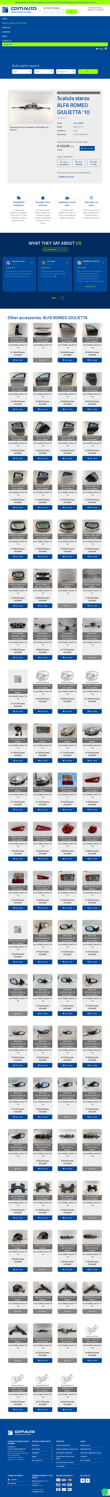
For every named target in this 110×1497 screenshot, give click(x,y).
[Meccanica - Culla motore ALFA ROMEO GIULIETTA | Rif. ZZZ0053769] (42, 1188)
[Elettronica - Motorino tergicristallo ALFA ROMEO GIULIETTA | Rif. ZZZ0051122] (67, 625)
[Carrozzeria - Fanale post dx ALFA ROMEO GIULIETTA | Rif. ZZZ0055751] (67, 829)
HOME (4, 18)
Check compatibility (64, 163)
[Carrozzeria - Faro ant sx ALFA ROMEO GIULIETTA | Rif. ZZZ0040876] (42, 730)
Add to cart (88, 148)
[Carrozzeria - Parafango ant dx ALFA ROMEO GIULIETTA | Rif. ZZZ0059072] (18, 330)
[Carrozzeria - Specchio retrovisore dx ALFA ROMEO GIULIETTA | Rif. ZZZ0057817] (67, 1084)
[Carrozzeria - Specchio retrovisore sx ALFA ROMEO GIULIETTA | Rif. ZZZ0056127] (92, 927)
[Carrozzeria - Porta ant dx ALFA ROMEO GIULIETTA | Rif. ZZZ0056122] (67, 330)
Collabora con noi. (66, 176)
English (13, 1483)
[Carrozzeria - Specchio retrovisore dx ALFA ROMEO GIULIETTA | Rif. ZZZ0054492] (18, 1033)
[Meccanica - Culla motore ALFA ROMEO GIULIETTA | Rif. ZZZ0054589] (67, 1188)
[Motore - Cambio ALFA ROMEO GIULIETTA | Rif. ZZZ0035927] (92, 1330)
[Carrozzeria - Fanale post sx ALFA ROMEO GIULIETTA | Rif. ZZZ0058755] (42, 878)
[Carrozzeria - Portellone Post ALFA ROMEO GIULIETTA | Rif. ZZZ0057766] (92, 527)
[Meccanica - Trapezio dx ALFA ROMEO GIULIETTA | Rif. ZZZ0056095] (42, 1288)
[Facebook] (87, 1481)
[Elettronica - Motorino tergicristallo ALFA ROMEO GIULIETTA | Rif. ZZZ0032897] (42, 625)
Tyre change (60, 1466)
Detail (43, 360)
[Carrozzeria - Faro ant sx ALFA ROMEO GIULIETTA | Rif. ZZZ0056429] (18, 780)
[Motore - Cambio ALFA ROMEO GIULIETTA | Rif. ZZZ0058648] (42, 1379)
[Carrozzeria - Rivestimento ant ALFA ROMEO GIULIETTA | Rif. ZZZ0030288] (42, 576)
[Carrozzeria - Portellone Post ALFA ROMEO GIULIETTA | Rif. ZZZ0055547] (42, 527)
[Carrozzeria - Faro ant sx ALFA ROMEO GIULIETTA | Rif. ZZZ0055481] (92, 730)
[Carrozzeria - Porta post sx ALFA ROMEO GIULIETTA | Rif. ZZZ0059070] (92, 477)
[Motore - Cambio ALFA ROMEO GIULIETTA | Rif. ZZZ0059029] (67, 1379)
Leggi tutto (90, 286)
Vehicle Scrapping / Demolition (67, 1449)
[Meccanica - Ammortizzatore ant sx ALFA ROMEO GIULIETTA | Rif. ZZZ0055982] (92, 1136)
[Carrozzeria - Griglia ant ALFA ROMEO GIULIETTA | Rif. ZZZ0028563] (92, 576)
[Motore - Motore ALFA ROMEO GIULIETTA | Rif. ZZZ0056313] (67, 677)
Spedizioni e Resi (85, 1449)
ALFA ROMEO (78, 123)
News (4, 36)
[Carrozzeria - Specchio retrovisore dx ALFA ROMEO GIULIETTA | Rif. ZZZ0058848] (18, 1136)
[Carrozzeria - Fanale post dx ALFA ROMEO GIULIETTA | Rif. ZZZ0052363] (18, 829)
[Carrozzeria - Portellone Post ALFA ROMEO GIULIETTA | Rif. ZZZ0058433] (18, 576)
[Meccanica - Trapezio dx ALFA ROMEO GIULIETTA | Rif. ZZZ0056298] (67, 1288)
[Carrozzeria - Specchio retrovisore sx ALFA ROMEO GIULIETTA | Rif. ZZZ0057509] (18, 981)
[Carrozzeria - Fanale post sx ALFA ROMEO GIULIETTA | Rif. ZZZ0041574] (18, 878)
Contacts (6, 40)
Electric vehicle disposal (65, 1462)
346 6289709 (78, 163)
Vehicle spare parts (63, 1445)
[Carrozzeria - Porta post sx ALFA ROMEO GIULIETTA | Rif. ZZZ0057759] (67, 477)
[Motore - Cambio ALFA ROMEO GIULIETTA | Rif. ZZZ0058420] (18, 1379)
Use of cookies (85, 1460)
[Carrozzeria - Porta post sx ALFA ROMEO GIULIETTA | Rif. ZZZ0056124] (18, 477)
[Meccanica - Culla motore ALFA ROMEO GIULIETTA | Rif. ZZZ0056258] (92, 1188)
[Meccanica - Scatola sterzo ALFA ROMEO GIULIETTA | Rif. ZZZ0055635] (67, 1330)
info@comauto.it (38, 1492)
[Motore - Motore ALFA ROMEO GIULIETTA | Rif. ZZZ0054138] (42, 677)
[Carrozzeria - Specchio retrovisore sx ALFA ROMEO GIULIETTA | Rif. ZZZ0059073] (67, 981)
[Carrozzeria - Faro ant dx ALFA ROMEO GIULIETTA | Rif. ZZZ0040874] (67, 878)
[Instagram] (82, 1481)
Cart (102, 49)
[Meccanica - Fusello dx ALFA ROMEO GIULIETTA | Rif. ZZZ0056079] (18, 1237)
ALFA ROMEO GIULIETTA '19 (92, 692)
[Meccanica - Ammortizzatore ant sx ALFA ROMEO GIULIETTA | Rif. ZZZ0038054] (42, 1136)
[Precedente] (47, 298)
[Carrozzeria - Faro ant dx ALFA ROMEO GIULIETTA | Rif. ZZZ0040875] (92, 878)
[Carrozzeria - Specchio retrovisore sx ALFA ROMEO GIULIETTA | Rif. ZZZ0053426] (42, 927)
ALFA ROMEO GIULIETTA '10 (18, 346)
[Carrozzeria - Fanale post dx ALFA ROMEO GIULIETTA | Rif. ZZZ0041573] (67, 780)
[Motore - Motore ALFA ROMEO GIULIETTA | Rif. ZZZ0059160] (92, 677)
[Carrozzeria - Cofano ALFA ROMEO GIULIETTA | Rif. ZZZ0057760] (67, 576)
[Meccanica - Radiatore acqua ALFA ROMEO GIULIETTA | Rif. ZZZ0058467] (18, 929)
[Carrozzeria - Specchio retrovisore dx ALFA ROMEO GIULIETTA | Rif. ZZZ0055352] (92, 1033)
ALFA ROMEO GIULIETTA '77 (92, 591)
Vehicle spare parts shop (14, 23)
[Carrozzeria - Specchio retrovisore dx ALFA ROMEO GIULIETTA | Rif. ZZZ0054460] (92, 981)
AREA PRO (8, 44)
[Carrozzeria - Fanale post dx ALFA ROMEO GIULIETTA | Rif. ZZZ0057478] (92, 829)
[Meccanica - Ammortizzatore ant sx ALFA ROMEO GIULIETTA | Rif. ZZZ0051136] (67, 1136)
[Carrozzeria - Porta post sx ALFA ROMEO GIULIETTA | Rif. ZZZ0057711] (42, 477)
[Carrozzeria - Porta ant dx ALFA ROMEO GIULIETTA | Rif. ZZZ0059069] (92, 330)
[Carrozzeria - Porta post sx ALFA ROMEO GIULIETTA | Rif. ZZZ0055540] (92, 428)
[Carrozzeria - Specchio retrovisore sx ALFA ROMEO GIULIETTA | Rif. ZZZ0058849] (42, 981)
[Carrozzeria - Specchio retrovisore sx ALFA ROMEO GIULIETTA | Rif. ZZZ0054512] (67, 927)
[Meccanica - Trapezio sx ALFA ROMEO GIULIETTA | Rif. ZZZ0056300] (18, 1330)
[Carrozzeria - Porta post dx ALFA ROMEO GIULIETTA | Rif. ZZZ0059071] (42, 428)
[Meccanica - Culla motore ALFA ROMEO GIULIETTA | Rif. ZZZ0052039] (18, 1188)
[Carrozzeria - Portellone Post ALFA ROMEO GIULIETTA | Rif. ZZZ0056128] (67, 527)
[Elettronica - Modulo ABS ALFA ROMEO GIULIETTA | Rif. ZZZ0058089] (18, 679)
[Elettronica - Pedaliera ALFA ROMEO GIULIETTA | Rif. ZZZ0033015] (18, 730)
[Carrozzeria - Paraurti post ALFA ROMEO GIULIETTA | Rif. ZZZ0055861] (42, 330)
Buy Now (19, 360)
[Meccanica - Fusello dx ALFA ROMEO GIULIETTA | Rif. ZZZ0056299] (42, 1237)
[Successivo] (62, 298)
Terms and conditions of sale (90, 1453)
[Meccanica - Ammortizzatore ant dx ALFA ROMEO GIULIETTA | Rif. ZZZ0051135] (67, 1237)
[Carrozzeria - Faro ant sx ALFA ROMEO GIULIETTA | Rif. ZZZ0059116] (42, 780)
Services (6, 27)
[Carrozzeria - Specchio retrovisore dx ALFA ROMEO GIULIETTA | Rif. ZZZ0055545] (18, 1084)
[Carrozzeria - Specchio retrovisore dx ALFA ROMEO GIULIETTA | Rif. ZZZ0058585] (92, 1084)
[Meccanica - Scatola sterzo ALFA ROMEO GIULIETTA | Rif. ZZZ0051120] (42, 1330)
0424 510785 (94, 163)
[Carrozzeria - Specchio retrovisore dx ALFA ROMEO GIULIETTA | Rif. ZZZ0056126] (42, 1084)
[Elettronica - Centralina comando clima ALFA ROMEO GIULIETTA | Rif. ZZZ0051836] (18, 625)
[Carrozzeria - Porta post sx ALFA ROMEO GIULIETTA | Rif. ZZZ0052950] (67, 428)
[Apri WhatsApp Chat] (104, 1491)
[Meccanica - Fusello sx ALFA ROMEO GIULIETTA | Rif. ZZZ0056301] (18, 1288)
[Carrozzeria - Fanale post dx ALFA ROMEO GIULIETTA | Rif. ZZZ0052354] (92, 780)
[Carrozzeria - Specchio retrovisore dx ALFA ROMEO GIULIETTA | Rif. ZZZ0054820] (42, 1033)
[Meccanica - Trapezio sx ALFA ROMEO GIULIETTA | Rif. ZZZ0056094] (92, 1288)
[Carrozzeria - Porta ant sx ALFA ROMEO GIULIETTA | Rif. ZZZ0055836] (42, 379)
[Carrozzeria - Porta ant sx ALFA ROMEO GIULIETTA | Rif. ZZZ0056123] (67, 379)
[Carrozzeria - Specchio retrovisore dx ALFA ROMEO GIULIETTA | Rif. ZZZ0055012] (67, 1033)
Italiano (14, 1479)
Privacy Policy (85, 1445)
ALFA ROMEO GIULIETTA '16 (18, 1395)
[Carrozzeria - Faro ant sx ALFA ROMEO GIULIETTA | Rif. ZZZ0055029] (67, 730)
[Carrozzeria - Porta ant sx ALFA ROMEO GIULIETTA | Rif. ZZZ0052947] (18, 379)
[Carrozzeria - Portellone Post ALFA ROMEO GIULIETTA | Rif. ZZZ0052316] (18, 527)
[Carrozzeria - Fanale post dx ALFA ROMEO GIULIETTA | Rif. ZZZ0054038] (42, 829)
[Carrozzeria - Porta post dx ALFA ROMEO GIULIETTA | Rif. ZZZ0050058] (92, 379)
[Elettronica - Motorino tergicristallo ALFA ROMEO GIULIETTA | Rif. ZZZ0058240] (92, 625)
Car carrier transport (64, 1453)
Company (6, 32)
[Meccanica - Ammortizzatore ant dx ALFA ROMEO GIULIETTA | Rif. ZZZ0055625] (92, 1237)
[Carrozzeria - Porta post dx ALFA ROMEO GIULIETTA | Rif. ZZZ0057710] (18, 428)
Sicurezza (83, 1456)
